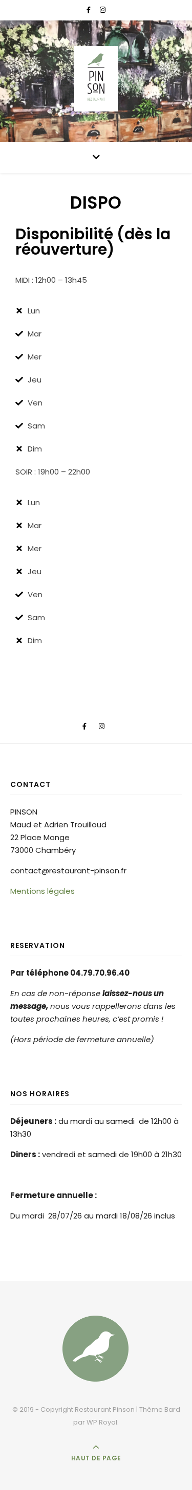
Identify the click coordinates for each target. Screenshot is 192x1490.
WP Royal (102, 1422)
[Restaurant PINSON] (96, 78)
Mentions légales (42, 891)
